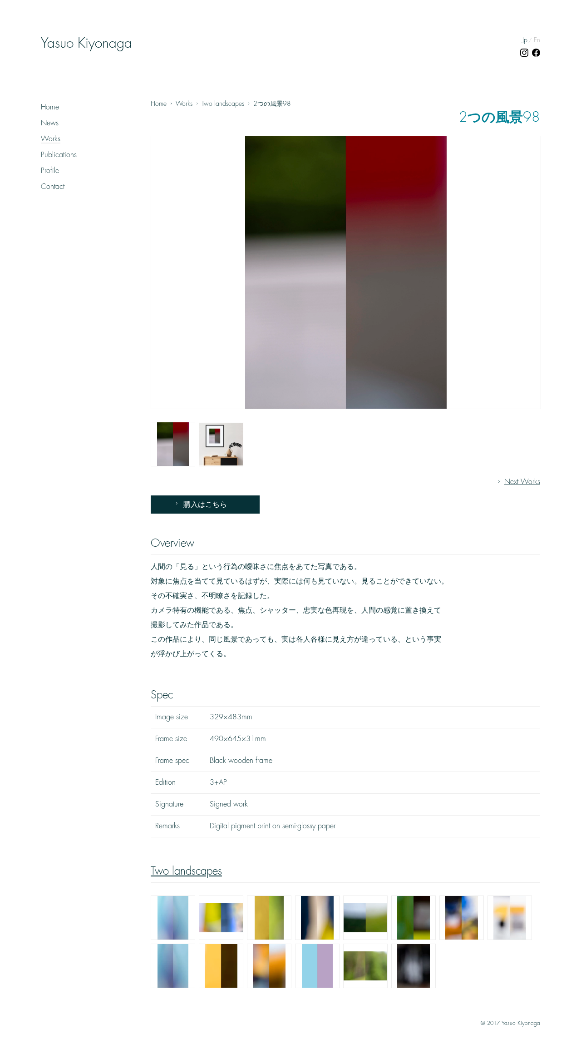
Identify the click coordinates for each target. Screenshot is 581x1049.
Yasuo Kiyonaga (86, 43)
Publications (59, 154)
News (50, 123)
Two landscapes (186, 871)
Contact (52, 186)
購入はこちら (205, 504)
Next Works (522, 481)
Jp (524, 40)
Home (50, 107)
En (537, 40)
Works (50, 139)
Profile (50, 170)
